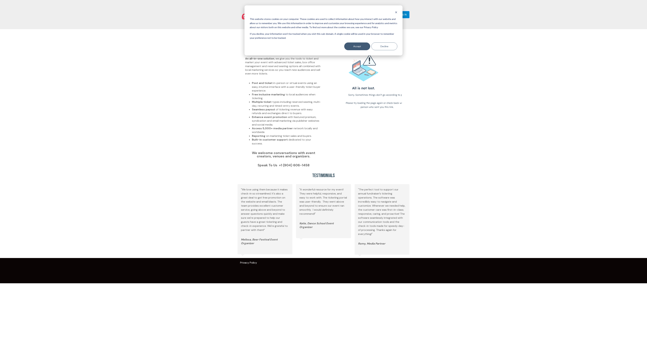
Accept (357, 46)
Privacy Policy (249, 262)
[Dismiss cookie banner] (396, 13)
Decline (384, 46)
